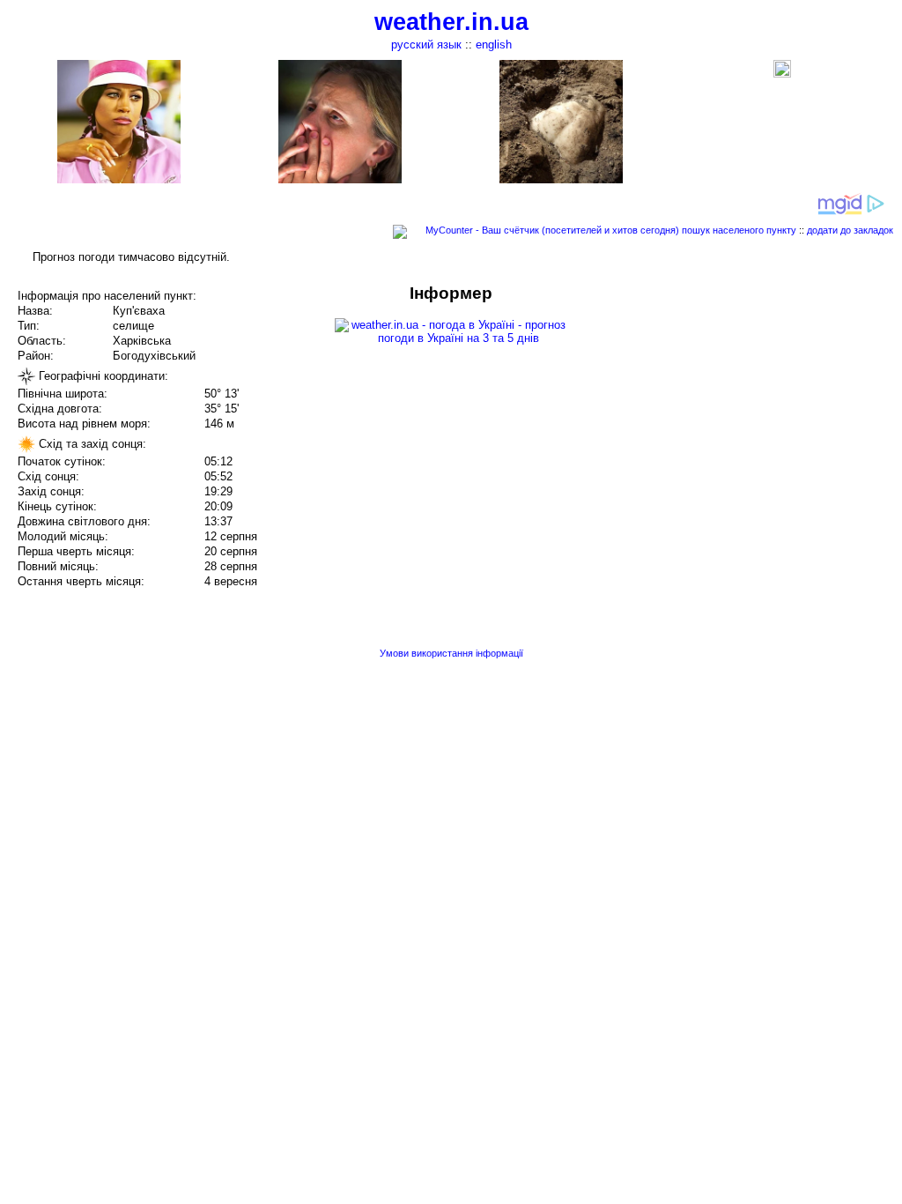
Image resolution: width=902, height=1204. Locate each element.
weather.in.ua (451, 22)
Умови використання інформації (451, 653)
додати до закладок (850, 230)
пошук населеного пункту (739, 230)
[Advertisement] (724, 407)
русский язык (426, 44)
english (494, 44)
